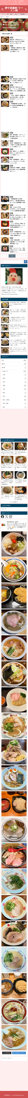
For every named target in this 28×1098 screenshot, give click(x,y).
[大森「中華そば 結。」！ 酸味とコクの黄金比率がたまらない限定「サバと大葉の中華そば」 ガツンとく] (14, 881)
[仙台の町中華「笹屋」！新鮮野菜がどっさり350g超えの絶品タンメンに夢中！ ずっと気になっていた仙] (14, 570)
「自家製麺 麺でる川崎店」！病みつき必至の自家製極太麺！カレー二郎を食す (18, 105)
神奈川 (14, 363)
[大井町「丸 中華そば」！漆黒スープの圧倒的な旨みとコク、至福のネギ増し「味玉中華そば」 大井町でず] (14, 674)
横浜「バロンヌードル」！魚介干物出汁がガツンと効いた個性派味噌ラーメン (17, 250)
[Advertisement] (14, 64)
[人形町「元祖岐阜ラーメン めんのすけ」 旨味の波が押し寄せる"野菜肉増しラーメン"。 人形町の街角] (14, 1011)
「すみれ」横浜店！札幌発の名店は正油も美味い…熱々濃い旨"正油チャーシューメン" (17, 97)
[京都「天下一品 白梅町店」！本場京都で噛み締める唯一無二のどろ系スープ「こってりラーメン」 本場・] (14, 725)
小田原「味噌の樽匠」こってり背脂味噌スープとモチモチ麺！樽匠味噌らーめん (17, 241)
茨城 (14, 378)
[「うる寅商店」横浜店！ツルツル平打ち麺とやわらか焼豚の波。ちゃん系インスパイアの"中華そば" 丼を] (14, 829)
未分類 (14, 367)
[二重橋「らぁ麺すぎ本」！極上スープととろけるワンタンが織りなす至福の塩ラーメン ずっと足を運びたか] (14, 648)
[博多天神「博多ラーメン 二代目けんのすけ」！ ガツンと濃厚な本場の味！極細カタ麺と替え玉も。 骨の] (14, 933)
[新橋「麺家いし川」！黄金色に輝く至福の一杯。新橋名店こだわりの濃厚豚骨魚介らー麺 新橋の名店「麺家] (14, 777)
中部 (14, 396)
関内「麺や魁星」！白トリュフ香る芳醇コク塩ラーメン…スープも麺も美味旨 (17, 136)
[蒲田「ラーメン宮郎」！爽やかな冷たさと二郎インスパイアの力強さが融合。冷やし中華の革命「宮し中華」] (14, 751)
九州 (14, 389)
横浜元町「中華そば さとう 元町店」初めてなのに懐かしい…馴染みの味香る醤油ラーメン (18, 217)
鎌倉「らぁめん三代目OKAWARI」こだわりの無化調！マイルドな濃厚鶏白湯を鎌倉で (18, 209)
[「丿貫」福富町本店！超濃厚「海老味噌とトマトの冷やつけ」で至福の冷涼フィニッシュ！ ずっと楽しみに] (14, 699)
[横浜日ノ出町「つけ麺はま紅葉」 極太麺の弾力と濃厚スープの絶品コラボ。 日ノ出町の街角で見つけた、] (14, 985)
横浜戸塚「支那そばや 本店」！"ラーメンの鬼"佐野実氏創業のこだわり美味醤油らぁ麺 (17, 89)
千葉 (14, 374)
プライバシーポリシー (6, 1058)
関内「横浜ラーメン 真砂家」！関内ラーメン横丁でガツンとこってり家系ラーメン (18, 153)
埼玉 (14, 382)
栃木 (14, 407)
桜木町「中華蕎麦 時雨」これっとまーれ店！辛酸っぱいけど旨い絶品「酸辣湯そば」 (18, 233)
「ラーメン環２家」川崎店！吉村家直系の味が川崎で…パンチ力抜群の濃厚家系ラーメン (17, 225)
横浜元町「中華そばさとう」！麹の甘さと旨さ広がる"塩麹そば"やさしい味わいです (17, 41)
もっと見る (13, 502)
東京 (14, 360)
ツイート (3, 508)
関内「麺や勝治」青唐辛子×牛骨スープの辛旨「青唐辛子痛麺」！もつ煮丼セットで (18, 80)
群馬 (14, 392)
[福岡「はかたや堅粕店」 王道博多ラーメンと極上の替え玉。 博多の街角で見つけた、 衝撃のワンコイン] (14, 959)
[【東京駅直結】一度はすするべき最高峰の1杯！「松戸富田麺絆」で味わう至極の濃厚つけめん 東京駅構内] (14, 596)
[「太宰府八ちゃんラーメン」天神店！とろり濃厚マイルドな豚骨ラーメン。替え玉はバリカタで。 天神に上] (14, 907)
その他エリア (14, 371)
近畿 (14, 385)
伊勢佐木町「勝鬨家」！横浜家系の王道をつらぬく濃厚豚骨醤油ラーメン (17, 169)
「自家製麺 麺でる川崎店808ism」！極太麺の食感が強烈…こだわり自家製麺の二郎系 (17, 200)
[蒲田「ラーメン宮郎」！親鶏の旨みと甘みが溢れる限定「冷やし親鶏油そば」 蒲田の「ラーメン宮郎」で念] (14, 544)
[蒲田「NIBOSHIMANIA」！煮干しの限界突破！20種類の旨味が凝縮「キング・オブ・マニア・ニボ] (14, 622)
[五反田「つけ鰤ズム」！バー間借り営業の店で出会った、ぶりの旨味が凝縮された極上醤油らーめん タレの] (14, 855)
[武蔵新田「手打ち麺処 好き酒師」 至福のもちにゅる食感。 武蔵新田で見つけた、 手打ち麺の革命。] (14, 1037)
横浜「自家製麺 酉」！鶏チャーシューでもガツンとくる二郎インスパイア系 (18, 161)
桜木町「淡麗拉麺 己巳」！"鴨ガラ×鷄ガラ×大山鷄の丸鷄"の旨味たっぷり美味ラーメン (18, 144)
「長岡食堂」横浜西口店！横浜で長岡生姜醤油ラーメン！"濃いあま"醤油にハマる (18, 49)
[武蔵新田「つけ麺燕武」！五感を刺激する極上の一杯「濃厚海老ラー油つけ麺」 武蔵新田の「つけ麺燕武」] (14, 803)
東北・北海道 (14, 399)
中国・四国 (14, 403)
